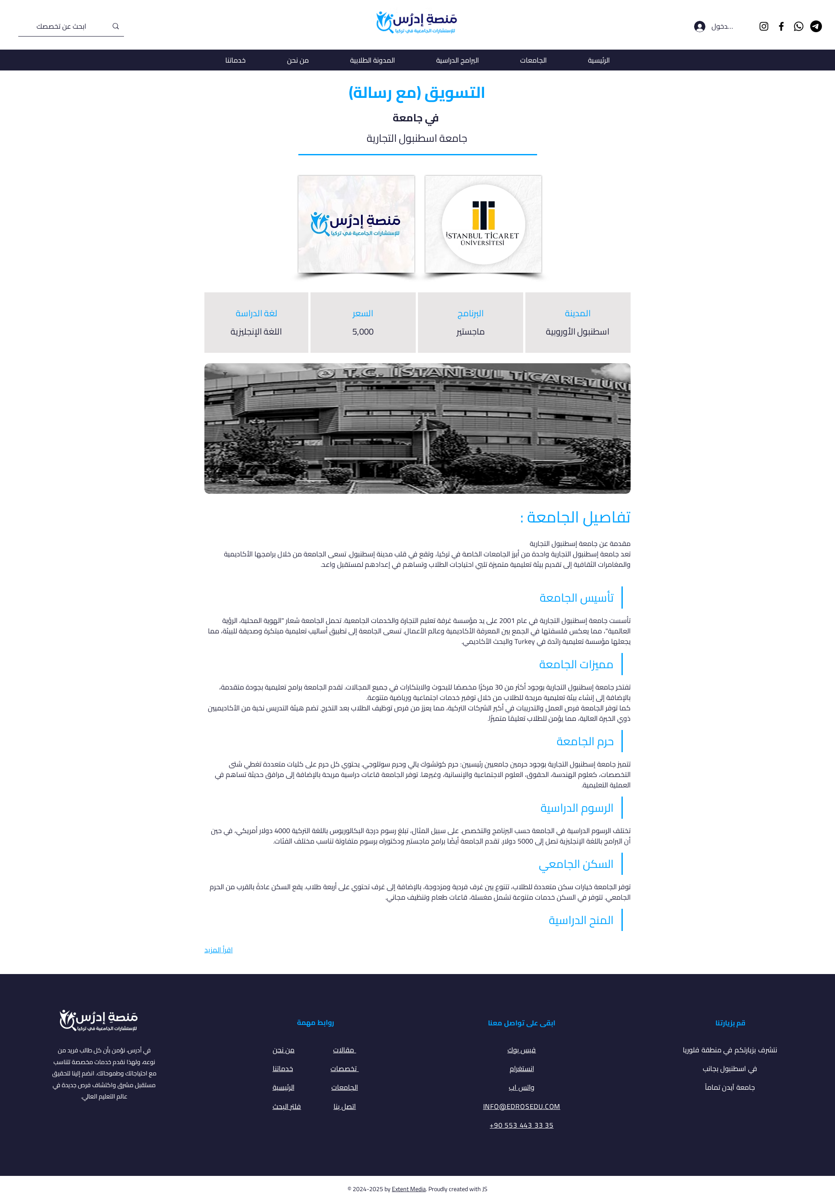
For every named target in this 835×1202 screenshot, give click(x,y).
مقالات (344, 1049)
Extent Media (409, 1189)
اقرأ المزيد (218, 949)
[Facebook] (781, 26)
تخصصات (345, 1068)
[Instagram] (764, 26)
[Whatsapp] (799, 26)
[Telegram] (816, 26)
